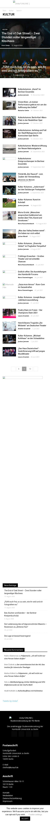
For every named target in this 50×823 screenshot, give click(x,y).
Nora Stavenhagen (25, 277)
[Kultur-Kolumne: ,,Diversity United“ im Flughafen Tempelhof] (9, 246)
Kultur (11, 10)
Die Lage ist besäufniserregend (17, 636)
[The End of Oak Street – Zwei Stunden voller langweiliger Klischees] (25, 39)
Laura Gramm (23, 316)
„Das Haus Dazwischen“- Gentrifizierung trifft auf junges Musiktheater (31, 351)
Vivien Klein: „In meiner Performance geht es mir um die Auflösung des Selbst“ (32, 104)
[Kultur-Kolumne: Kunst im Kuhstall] (9, 203)
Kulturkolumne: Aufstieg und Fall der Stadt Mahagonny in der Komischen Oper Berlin (32, 133)
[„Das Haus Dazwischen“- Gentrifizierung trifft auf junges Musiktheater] (9, 351)
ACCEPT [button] (25, 819)
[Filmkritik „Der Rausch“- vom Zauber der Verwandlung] (9, 177)
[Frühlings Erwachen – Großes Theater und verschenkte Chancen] (9, 259)
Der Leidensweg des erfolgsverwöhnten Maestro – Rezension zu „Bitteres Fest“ (25, 625)
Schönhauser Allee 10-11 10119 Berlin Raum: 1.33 (13, 784)
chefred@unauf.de (10, 767)
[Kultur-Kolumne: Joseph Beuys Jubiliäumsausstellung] (9, 300)
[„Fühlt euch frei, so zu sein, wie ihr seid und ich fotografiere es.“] (25, 70)
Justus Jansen (23, 95)
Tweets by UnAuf (10, 701)
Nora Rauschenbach (26, 224)
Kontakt (6, 792)
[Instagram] (21, 734)
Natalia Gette (23, 110)
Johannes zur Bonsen (26, 180)
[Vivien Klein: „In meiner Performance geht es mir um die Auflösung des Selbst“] (9, 105)
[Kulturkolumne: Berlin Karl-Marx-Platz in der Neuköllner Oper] (9, 120)
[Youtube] (36, 734)
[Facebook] (14, 734)
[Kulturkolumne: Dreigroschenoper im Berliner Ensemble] (9, 161)
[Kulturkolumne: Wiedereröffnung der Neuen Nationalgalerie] (9, 149)
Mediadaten (8, 795)
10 (30, 369)
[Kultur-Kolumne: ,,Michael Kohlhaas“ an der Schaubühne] (9, 339)
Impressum (7, 801)
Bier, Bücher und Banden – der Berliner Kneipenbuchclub (20, 614)
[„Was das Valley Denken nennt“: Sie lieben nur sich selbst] (9, 234)
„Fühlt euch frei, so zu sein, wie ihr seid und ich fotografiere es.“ (23, 603)
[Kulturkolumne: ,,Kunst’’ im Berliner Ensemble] (9, 92)
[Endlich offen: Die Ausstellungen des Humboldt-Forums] (9, 275)
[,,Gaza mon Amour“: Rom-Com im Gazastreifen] (9, 287)
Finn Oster (6, 45)
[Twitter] (28, 734)
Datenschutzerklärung (12, 798)
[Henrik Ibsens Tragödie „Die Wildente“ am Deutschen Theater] (9, 326)
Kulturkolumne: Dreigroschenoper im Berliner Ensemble (31, 161)
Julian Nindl (23, 236)
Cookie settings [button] (35, 814)
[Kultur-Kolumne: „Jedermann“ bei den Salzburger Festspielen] (9, 190)
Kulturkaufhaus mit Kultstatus (30, 691)
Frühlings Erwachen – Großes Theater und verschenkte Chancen (31, 259)
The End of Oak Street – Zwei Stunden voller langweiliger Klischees (23, 591)
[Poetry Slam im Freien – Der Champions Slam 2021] (9, 313)
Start (4, 10)
